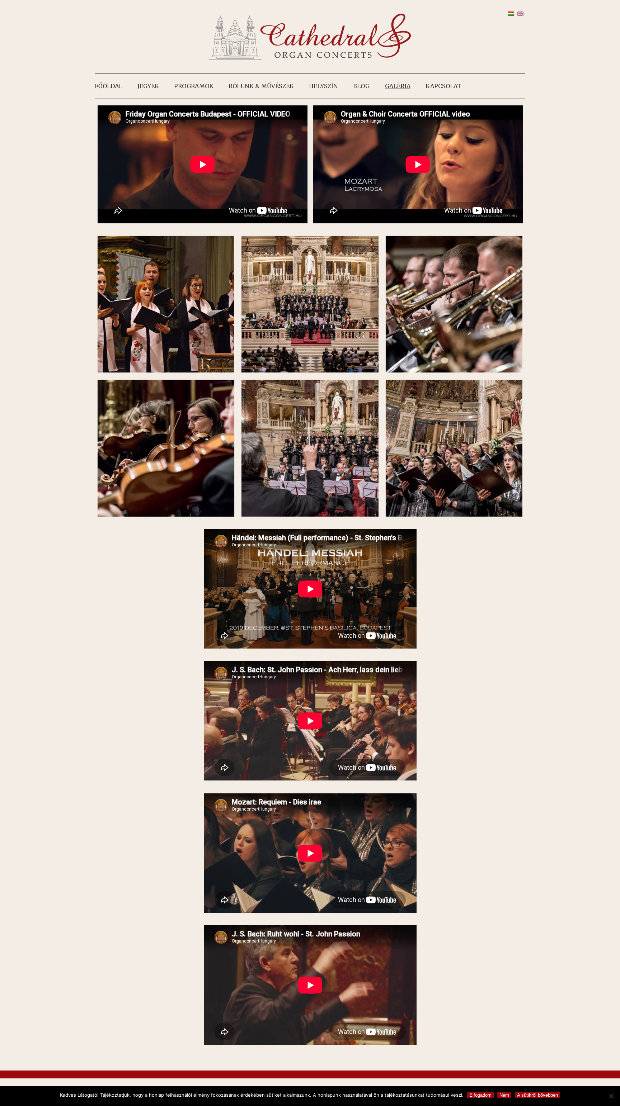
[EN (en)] (520, 13)
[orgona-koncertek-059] (454, 304)
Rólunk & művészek (261, 86)
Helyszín (323, 86)
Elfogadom (480, 1095)
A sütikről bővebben (537, 1095)
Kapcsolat (443, 86)
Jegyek (148, 86)
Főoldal (108, 86)
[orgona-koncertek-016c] (454, 448)
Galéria (397, 86)
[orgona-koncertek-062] (310, 304)
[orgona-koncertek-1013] (166, 304)
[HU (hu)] (511, 13)
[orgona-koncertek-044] (166, 448)
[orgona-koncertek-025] (310, 448)
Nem (504, 1095)
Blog (361, 86)
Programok (193, 86)
